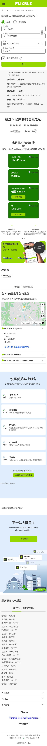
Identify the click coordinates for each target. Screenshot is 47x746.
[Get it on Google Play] (17, 718)
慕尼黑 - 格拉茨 (8, 641)
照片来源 (36, 735)
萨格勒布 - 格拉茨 (9, 630)
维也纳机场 (28, 287)
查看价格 (18, 197)
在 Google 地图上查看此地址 (16, 347)
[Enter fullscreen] (42, 316)
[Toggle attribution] (42, 322)
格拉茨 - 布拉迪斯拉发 (10, 659)
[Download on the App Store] (32, 718)
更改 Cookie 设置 (32, 738)
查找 (23, 64)
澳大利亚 (20, 10)
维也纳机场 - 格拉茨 (10, 623)
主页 (3, 10)
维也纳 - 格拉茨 (8, 619)
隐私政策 (28, 735)
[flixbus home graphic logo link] (23, 3)
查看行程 (18, 214)
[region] (23, 314)
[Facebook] (22, 729)
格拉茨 (30, 10)
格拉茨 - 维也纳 (8, 616)
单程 (8, 22)
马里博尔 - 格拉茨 (9, 666)
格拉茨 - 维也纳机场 (10, 626)
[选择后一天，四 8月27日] (42, 43)
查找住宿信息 (12, 58)
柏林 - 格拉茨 (7, 677)
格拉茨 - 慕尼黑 (8, 637)
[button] (23, 28)
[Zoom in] (42, 304)
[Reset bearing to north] (42, 311)
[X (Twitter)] (25, 729)
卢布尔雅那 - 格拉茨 (10, 655)
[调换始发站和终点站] (42, 32)
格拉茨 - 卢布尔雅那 (10, 651)
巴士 (11, 10)
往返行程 (22, 22)
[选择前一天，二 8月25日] (38, 43)
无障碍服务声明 (15, 738)
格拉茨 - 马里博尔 (9, 669)
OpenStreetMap (36, 323)
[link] (23, 553)
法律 (22, 735)
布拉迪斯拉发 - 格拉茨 (10, 662)
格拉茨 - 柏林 (7, 673)
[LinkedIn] (24, 729)
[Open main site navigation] (3, 3)
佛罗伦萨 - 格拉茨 (9, 680)
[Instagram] (23, 729)
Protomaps (25, 323)
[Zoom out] (42, 308)
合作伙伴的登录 (13, 735)
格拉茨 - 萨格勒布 (9, 634)
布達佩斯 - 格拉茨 (9, 648)
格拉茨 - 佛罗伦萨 (9, 684)
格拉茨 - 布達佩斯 (9, 644)
